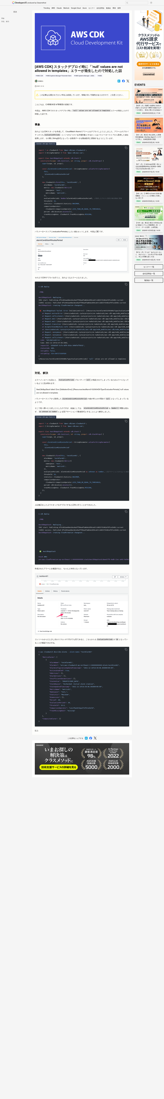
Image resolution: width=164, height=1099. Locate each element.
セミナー (91, 8)
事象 (2, 18)
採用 (119, 8)
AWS (53, 8)
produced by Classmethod (37, 3)
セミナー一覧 (148, 266)
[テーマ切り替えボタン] (151, 2)
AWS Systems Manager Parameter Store (59, 76)
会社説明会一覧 (149, 273)
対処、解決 (5, 21)
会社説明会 (100, 8)
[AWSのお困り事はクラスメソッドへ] (82, 759)
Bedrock (66, 8)
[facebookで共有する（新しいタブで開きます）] (123, 81)
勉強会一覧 (148, 280)
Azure (85, 8)
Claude (59, 8)
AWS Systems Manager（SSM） (85, 76)
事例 (114, 8)
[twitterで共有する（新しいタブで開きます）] (128, 81)
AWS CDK (40, 76)
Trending (47, 8)
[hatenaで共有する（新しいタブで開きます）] (119, 81)
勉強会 (108, 8)
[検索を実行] (127, 3)
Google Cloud (76, 8)
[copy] (126, 147)
